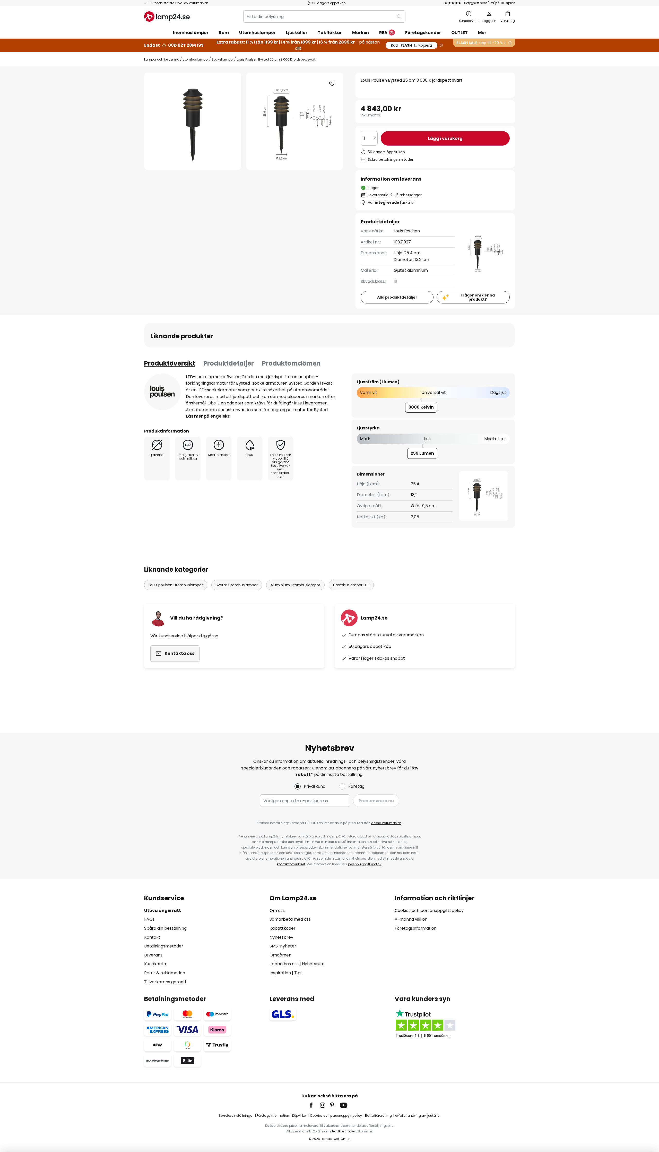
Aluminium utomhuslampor (295, 585)
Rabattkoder (283, 928)
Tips (298, 973)
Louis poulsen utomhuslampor (176, 585)
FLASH (411, 45)
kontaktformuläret (291, 864)
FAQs (149, 919)
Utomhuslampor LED (351, 585)
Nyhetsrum (313, 964)
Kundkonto (155, 964)
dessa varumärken (386, 823)
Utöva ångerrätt (162, 910)
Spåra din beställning (165, 928)
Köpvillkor (299, 1115)
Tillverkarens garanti (165, 982)
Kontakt (152, 937)
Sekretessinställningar (236, 1115)
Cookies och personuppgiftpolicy (336, 1115)
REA (383, 33)
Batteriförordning (378, 1115)
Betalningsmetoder (163, 946)
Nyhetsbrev (281, 937)
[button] (332, 84)
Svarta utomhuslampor (237, 585)
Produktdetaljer (228, 363)
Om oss (277, 910)
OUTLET (459, 33)
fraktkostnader (343, 1131)
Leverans (153, 955)
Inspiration (280, 973)
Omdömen (280, 955)
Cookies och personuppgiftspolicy (429, 910)
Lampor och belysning (161, 59)
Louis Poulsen (407, 231)
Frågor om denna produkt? (478, 297)
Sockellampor (222, 59)
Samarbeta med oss (290, 919)
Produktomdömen (291, 363)
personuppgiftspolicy (364, 864)
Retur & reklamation (164, 973)
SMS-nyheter (283, 946)
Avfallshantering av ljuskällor (417, 1115)
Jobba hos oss (284, 964)
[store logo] (167, 16)
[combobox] (324, 16)
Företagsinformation (416, 928)
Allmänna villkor (411, 919)
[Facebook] (314, 1105)
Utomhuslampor (196, 59)
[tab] (169, 363)
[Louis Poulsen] (162, 392)
